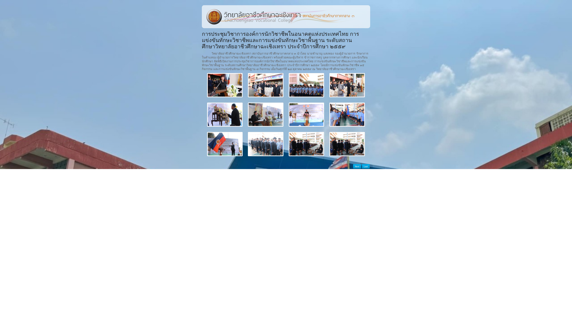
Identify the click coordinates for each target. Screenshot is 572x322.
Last (366, 166)
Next (357, 166)
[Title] (225, 85)
